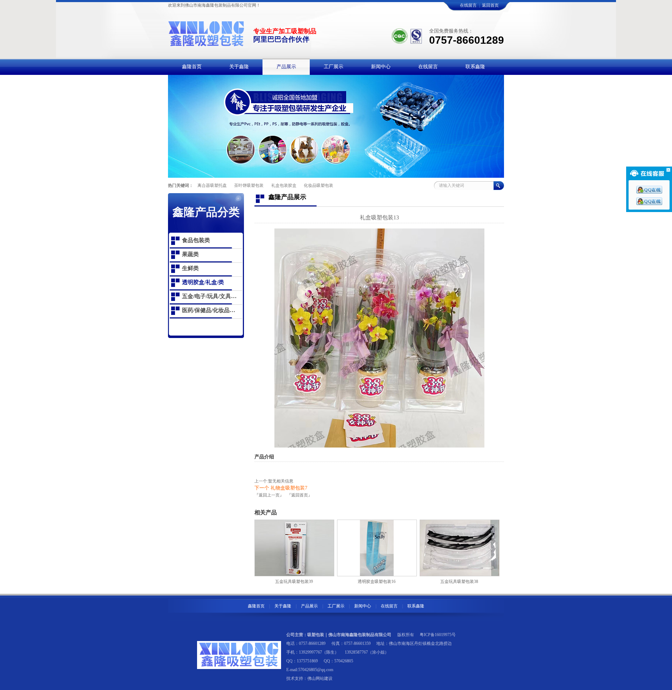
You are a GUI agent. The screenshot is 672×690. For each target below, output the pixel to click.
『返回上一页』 (269, 495)
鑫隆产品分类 (206, 212)
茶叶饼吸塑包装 (249, 185)
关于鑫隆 (282, 606)
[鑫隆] (206, 43)
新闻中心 (362, 606)
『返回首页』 (299, 495)
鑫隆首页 (256, 606)
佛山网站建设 (319, 678)
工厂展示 (336, 606)
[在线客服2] (649, 203)
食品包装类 (196, 240)
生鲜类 (190, 268)
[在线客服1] (649, 192)
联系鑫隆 (415, 606)
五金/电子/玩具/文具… (209, 296)
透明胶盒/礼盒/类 (203, 282)
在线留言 (468, 5)
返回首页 (490, 5)
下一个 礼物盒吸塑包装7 (280, 488)
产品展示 (309, 606)
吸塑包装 (315, 634)
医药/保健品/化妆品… (208, 310)
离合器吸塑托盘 (212, 185)
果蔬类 (190, 254)
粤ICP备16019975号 (438, 634)
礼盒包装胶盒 (283, 185)
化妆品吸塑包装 (318, 185)
